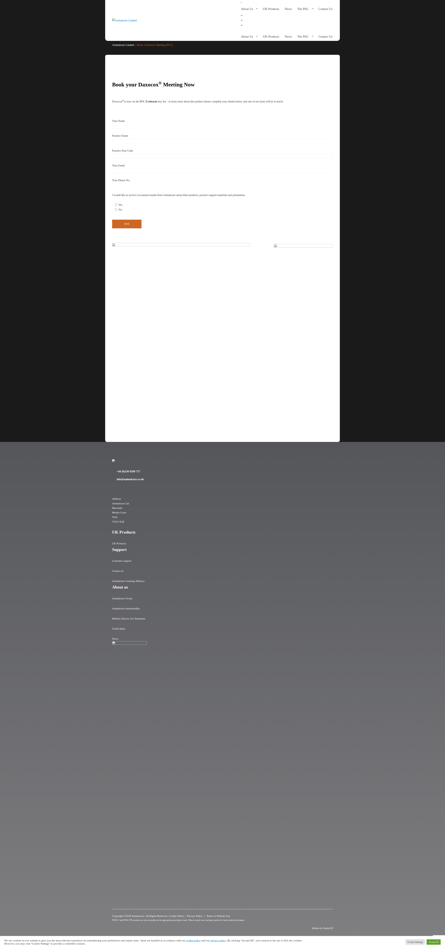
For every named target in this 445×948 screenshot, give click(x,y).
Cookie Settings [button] (415, 942)
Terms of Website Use (218, 916)
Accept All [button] (434, 942)
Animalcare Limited (123, 44)
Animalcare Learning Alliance (128, 581)
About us (247, 9)
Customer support (121, 560)
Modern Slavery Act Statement (128, 618)
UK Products (119, 543)
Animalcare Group (122, 598)
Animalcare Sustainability (126, 608)
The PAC (303, 9)
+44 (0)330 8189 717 (128, 471)
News (288, 9)
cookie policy (193, 940)
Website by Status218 (322, 928)
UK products (271, 9)
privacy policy (218, 940)
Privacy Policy (195, 916)
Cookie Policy (176, 916)
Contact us (325, 9)
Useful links (118, 628)
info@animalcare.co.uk (130, 479)
